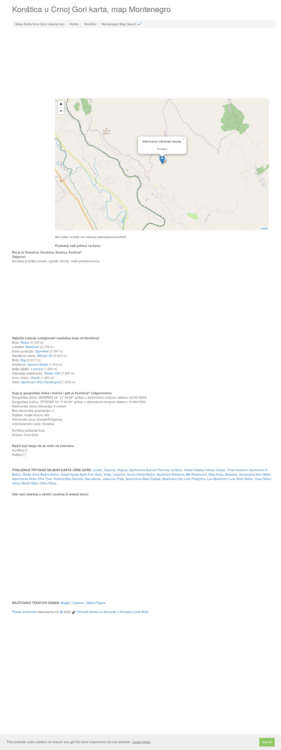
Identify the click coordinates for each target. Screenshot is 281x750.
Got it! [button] (267, 742)
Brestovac (32, 347)
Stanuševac (93, 478)
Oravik (35, 377)
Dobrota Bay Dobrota (68, 478)
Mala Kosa (216, 474)
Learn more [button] (141, 742)
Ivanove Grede (37, 364)
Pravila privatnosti (24, 611)
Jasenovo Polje (113, 478)
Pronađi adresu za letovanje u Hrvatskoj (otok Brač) (113, 611)
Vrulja (107, 474)
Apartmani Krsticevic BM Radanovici (182, 474)
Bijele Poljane (96, 602)
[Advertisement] (144, 63)
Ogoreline (42, 351)
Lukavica (119, 474)
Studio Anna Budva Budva (41, 474)
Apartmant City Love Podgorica (183, 478)
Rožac (24, 342)
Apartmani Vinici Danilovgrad (41, 382)
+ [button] (60, 104)
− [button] (60, 111)
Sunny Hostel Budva (141, 474)
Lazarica (37, 369)
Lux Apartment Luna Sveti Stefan (230, 478)
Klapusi (122, 470)
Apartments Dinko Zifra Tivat (32, 478)
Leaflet (264, 228)
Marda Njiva (29, 483)
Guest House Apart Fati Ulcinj (81, 474)
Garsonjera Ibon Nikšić (255, 474)
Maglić (65, 602)
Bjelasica (231, 474)
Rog (23, 360)
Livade (97, 470)
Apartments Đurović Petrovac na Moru (155, 470)
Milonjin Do (44, 355)
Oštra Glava (48, 483)
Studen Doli (52, 373)
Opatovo (110, 470)
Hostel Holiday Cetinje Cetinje (204, 470)
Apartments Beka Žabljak (143, 478)
